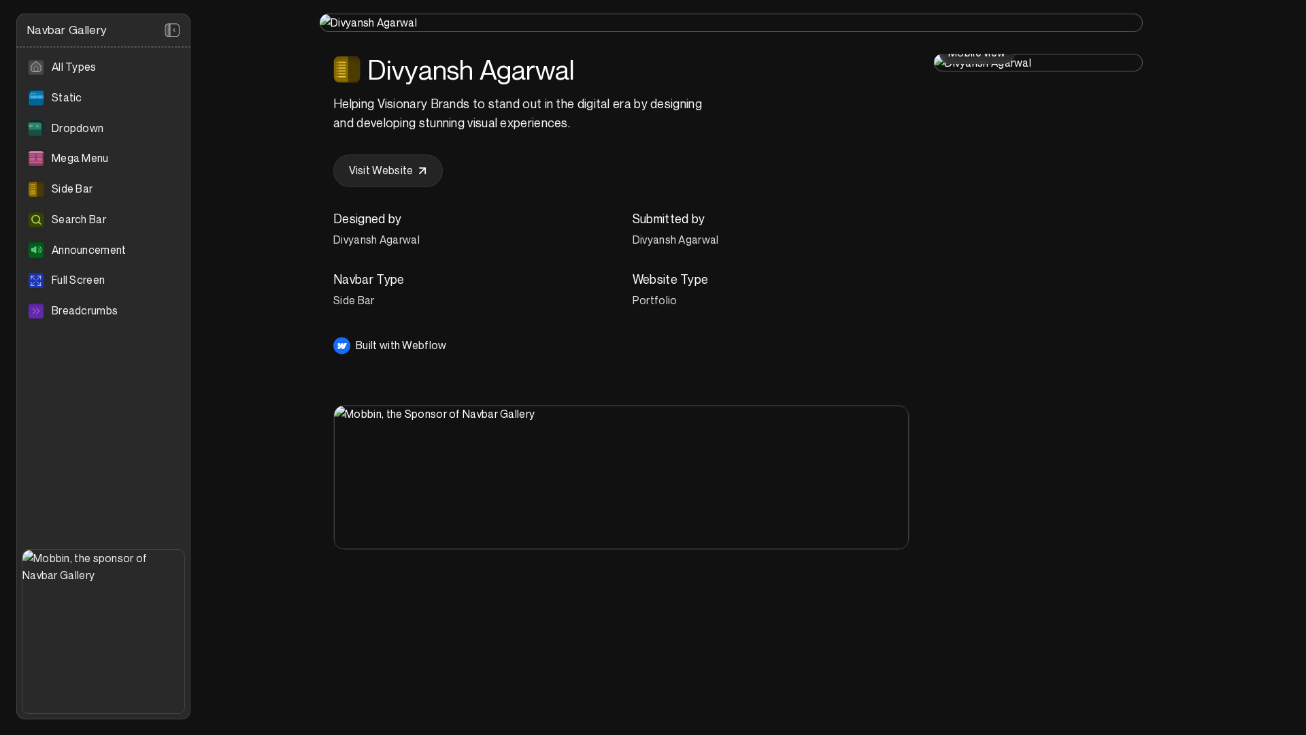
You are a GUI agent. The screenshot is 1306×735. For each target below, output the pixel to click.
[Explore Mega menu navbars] (103, 158)
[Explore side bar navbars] (103, 189)
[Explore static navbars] (103, 98)
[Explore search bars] (103, 220)
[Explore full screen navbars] (103, 280)
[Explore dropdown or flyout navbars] (103, 128)
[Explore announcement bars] (103, 250)
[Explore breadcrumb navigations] (103, 311)
